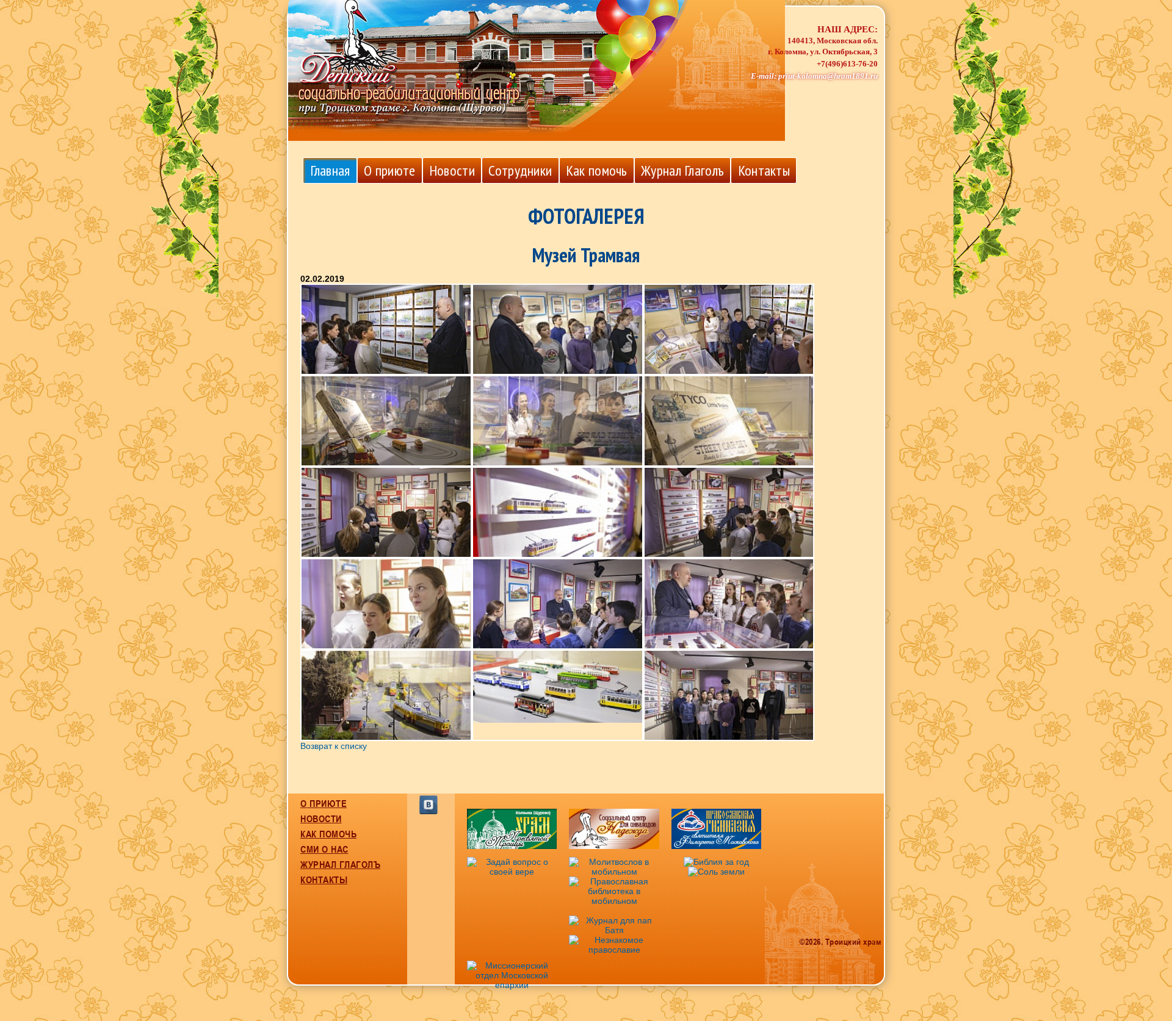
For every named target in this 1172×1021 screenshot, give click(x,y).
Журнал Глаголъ (682, 170)
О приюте (389, 170)
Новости (452, 170)
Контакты (764, 170)
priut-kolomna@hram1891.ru (828, 76)
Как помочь (597, 170)
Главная (330, 170)
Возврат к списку (333, 746)
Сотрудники (520, 170)
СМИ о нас (324, 849)
